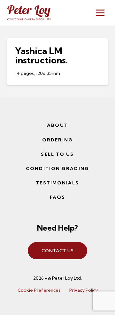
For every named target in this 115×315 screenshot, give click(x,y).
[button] (100, 13)
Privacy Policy (83, 290)
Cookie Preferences (39, 290)
